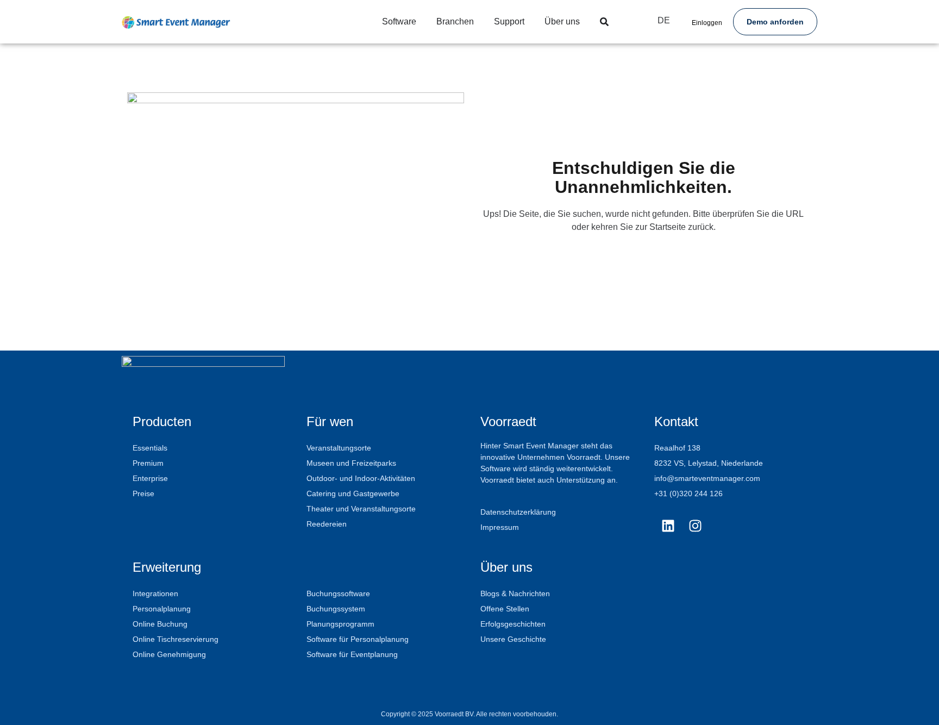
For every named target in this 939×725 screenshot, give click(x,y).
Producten (162, 421)
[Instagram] (695, 525)
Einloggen (707, 23)
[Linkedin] (667, 525)
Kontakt (676, 421)
